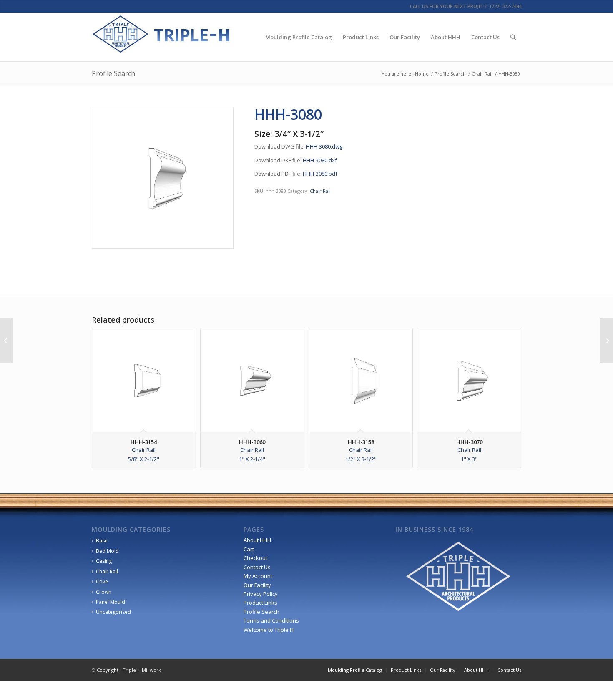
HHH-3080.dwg (324, 146)
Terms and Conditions (271, 620)
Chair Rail (320, 191)
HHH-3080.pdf (320, 173)
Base (102, 540)
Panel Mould (110, 601)
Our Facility (257, 585)
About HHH (257, 540)
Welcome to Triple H (269, 629)
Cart (249, 549)
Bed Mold (107, 551)
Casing (104, 561)
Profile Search (113, 73)
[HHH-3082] (606, 340)
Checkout (255, 558)
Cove (102, 581)
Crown (103, 591)
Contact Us (257, 567)
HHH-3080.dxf (320, 160)
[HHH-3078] (6, 340)
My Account (258, 576)
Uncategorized (113, 611)
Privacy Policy (261, 594)
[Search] (513, 37)
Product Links (260, 602)
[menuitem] (298, 37)
